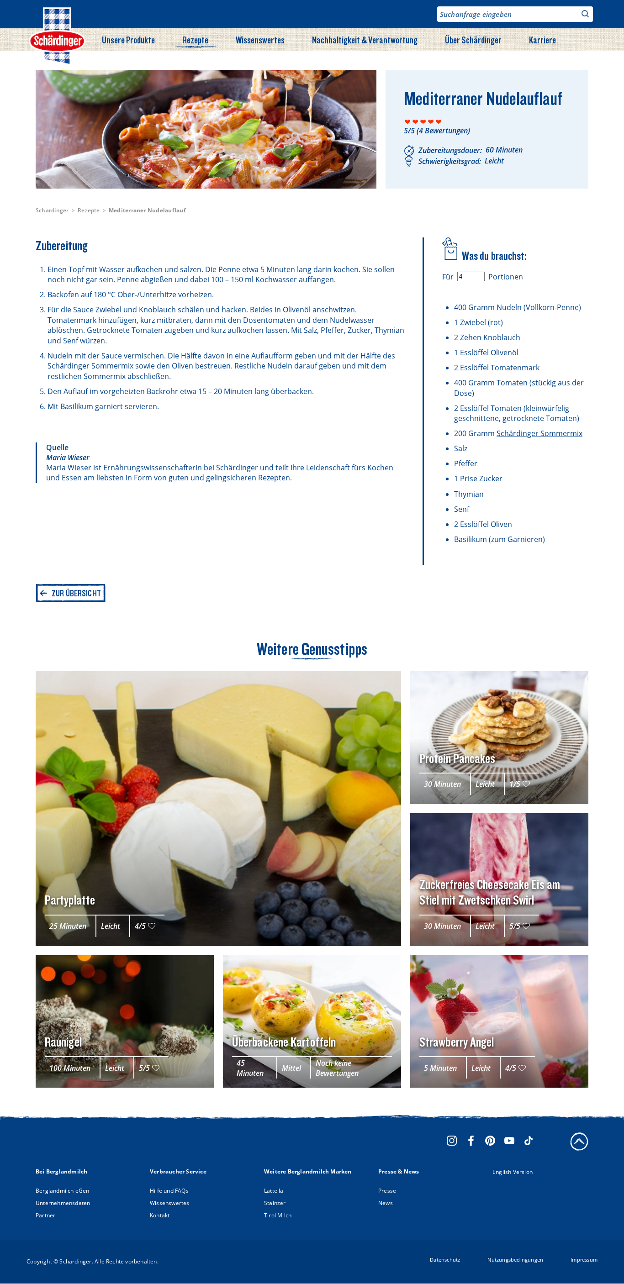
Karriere (542, 40)
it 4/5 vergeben (431, 121)
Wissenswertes (260, 40)
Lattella (274, 1191)
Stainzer (275, 1203)
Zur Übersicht (76, 593)
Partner (45, 1215)
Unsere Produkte (128, 40)
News (385, 1203)
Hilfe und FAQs (169, 1191)
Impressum (584, 1259)
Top (579, 1141)
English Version (512, 1172)
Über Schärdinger (473, 40)
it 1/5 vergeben (408, 121)
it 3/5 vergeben (423, 121)
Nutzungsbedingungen (515, 1259)
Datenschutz (445, 1259)
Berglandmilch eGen (63, 1191)
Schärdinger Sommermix (539, 433)
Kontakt (159, 1215)
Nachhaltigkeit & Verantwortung (365, 40)
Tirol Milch (277, 1215)
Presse (387, 1191)
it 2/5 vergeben (415, 121)
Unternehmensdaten (63, 1203)
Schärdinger (52, 210)
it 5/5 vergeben (439, 121)
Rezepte (195, 40)
